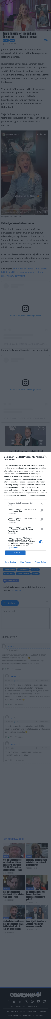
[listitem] (25, 504)
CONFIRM (15, 553)
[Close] (45, 457)
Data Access (25, 562)
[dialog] (25, 509)
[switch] (41, 510)
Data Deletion (10, 562)
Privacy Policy (40, 562)
